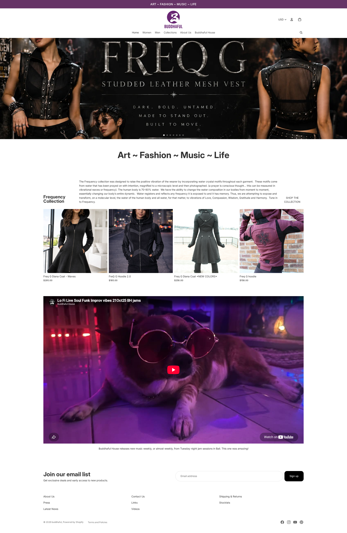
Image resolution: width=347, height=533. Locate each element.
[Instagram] (289, 522)
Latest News (50, 508)
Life (221, 155)
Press (46, 502)
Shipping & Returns (230, 496)
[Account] (292, 19)
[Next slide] (342, 89)
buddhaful (57, 522)
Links (134, 502)
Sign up (294, 476)
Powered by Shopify (73, 522)
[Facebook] (282, 522)
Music (193, 155)
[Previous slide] (4, 89)
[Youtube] (295, 522)
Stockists (224, 502)
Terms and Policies (97, 522)
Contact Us (138, 496)
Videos (135, 508)
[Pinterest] (301, 522)
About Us (48, 496)
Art (124, 155)
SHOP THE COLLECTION (292, 199)
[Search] (301, 32)
